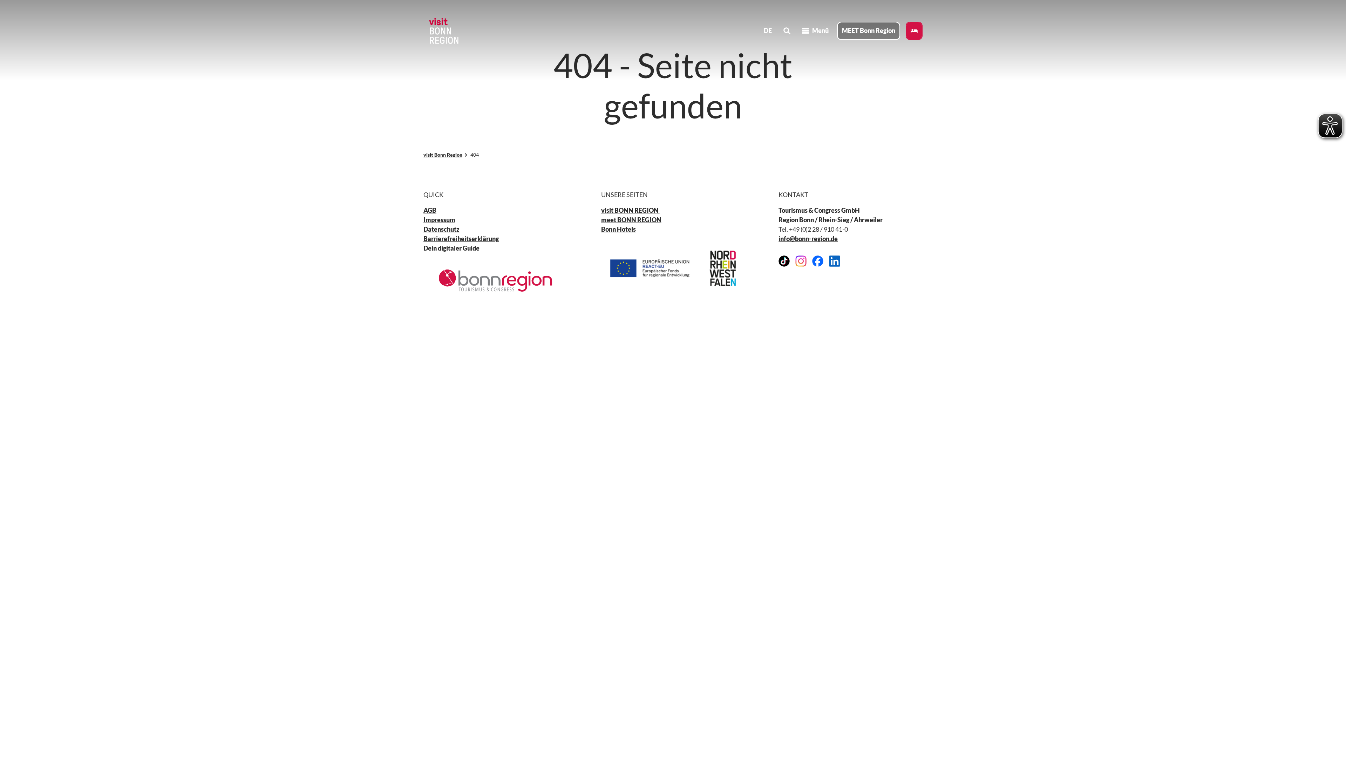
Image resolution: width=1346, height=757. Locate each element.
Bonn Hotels (618, 229)
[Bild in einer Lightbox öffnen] (495, 280)
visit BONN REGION (630, 210)
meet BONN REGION (631, 220)
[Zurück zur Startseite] (443, 30)
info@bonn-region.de (808, 239)
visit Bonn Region (442, 155)
